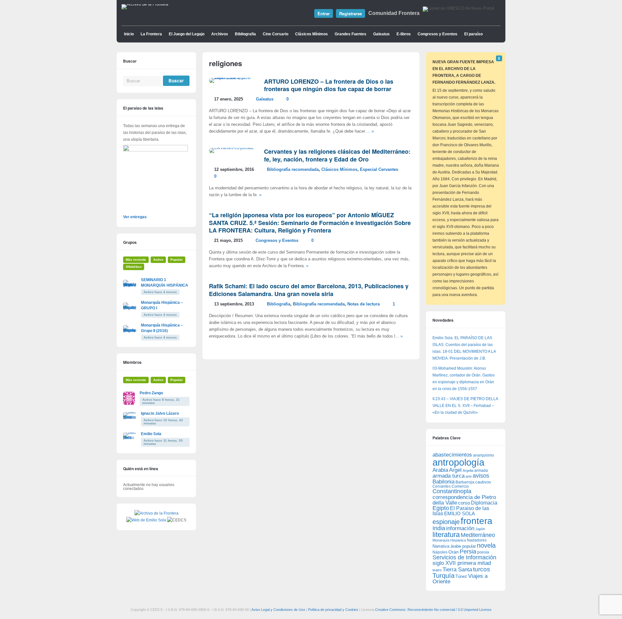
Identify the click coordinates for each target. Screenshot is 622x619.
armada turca (448, 476)
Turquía (443, 575)
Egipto (440, 508)
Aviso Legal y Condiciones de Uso (278, 610)
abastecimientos (452, 455)
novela (486, 545)
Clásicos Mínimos (311, 34)
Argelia (468, 470)
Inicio (129, 34)
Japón (480, 529)
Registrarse (350, 13)
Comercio (460, 486)
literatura (446, 534)
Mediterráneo (478, 535)
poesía (483, 552)
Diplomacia (484, 503)
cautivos (483, 482)
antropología (458, 462)
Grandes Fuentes (350, 34)
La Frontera (151, 34)
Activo (158, 259)
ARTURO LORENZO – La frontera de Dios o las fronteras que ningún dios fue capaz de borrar (328, 85)
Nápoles (439, 552)
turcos (481, 569)
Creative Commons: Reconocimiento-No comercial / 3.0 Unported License (433, 610)
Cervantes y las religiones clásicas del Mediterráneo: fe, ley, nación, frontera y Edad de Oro (337, 155)
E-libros (404, 34)
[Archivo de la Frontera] (144, 4)
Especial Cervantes (379, 169)
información (460, 528)
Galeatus (381, 34)
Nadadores (477, 540)
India (438, 528)
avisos (481, 475)
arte (469, 476)
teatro (437, 570)
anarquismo (483, 455)
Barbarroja (464, 482)
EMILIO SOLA (459, 513)
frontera (476, 521)
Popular (176, 259)
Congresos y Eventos (437, 34)
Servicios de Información (464, 557)
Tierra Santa (457, 569)
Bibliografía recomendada (293, 169)
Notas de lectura (363, 304)
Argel (455, 470)
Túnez (461, 576)
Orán (453, 551)
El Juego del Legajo (186, 34)
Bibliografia (245, 34)
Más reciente (136, 259)
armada (481, 470)
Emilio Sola (151, 434)
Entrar (323, 13)
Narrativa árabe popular (454, 546)
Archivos (219, 34)
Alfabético (134, 266)
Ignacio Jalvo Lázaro (160, 413)
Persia (468, 551)
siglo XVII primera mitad (461, 563)
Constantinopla (451, 491)
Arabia (440, 470)
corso (464, 503)
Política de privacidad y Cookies (333, 610)
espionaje (446, 521)
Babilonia (443, 482)
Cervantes (441, 486)
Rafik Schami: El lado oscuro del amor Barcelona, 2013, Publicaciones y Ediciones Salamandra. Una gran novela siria (309, 290)
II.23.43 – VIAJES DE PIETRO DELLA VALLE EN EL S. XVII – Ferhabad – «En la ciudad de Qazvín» (465, 406)
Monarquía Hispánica (449, 540)
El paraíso (473, 34)
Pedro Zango (151, 393)
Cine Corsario (275, 34)
